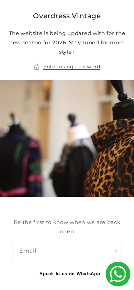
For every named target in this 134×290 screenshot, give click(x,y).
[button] (67, 67)
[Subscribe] (114, 251)
